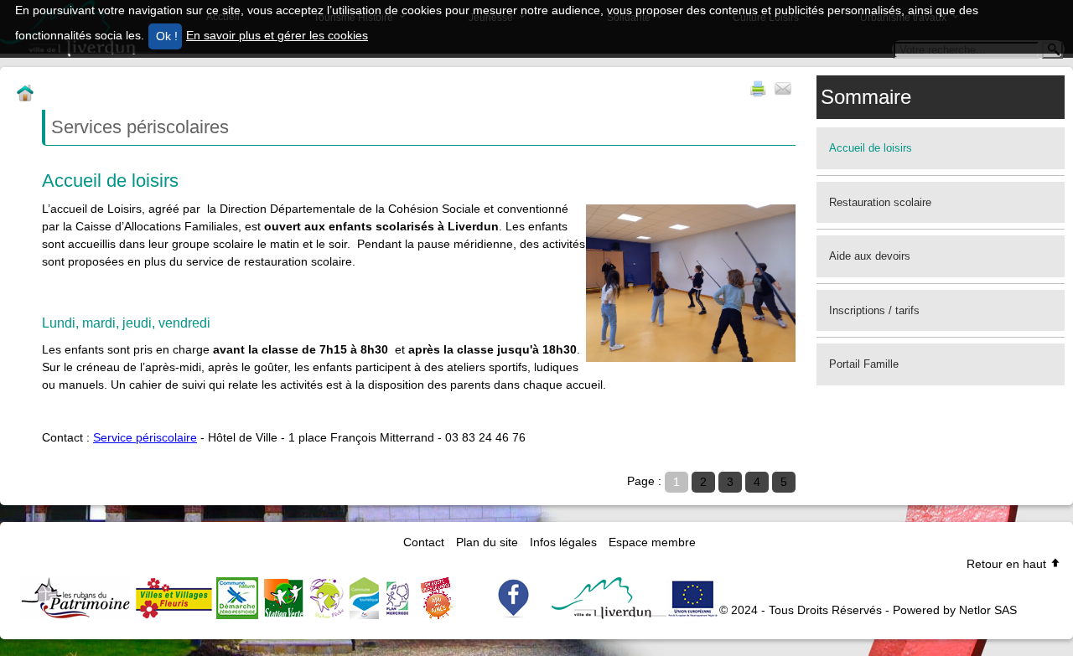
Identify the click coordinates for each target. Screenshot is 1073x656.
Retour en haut (1008, 564)
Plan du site (487, 542)
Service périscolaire (145, 437)
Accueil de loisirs (870, 148)
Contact (423, 542)
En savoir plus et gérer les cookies (277, 35)
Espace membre (652, 542)
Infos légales (563, 542)
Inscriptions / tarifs (874, 310)
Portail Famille (864, 364)
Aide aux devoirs (869, 256)
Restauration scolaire (880, 202)
